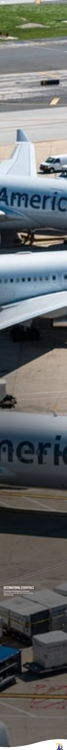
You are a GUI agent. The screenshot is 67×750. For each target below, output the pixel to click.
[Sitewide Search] (62, 2)
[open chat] (59, 746)
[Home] (9, 2)
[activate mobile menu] (65, 1)
